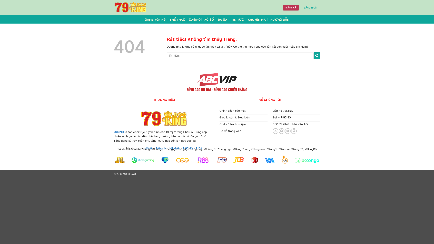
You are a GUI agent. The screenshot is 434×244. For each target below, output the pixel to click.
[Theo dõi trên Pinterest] (281, 131)
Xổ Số (209, 19)
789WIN (161, 148)
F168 (199, 148)
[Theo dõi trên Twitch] (294, 131)
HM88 (149, 148)
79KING (119, 132)
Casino (195, 19)
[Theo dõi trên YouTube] (288, 131)
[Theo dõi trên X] (275, 131)
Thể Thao (177, 19)
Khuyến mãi (257, 19)
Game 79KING (155, 19)
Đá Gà (222, 19)
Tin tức (237, 19)
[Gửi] (317, 55)
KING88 (174, 148)
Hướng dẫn (279, 19)
